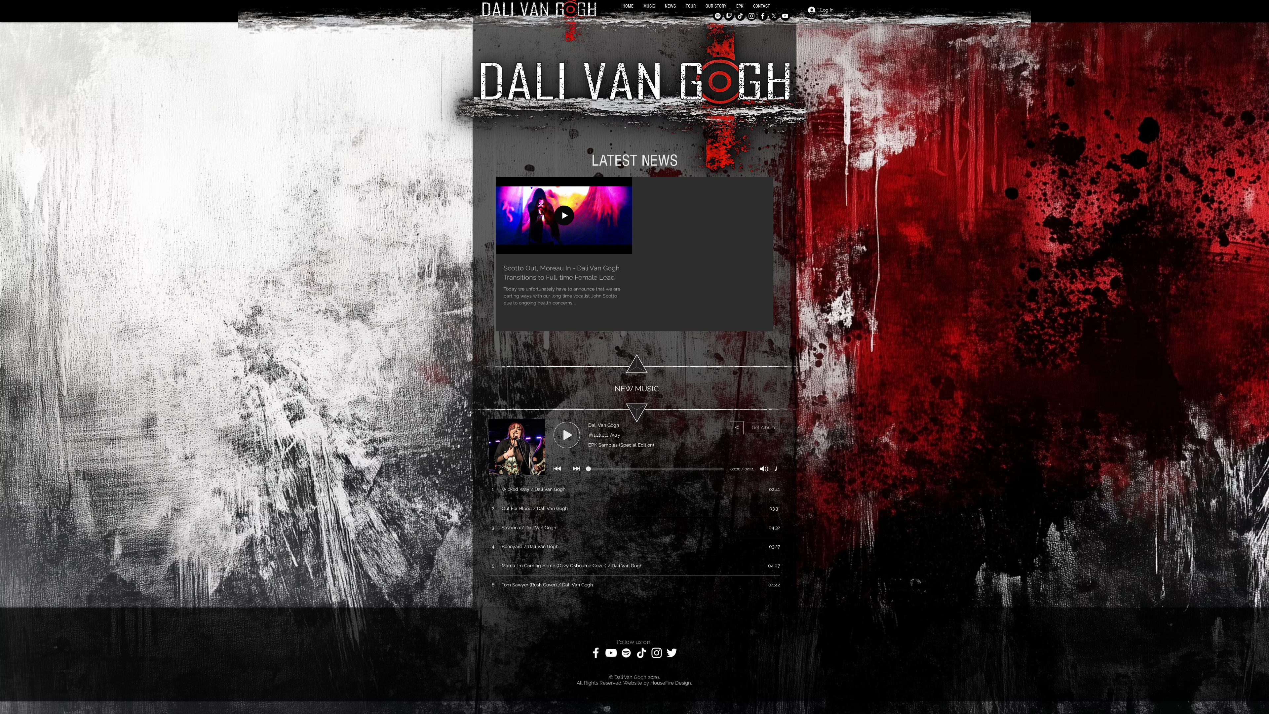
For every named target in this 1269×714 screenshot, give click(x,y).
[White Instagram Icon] (657, 653)
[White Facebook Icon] (596, 653)
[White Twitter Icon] (672, 653)
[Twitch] (729, 16)
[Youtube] (785, 16)
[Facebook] (763, 16)
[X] (774, 16)
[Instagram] (751, 16)
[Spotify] (718, 16)
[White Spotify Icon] (626, 653)
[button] (649, 6)
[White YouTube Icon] (611, 653)
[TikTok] (740, 16)
